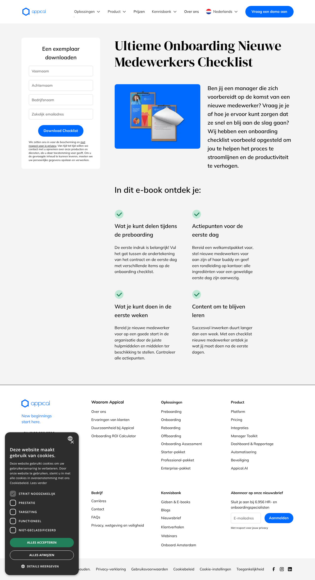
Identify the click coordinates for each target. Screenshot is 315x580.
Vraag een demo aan (269, 11)
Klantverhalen (172, 527)
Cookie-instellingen (215, 569)
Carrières (98, 501)
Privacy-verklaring (111, 569)
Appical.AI (239, 468)
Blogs (166, 510)
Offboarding (171, 436)
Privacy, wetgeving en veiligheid (117, 525)
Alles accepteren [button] (42, 542)
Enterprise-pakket (176, 468)
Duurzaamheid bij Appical (112, 427)
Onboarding (171, 419)
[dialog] (42, 503)
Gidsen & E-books (175, 501)
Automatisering (243, 452)
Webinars (169, 535)
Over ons (98, 411)
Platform (238, 411)
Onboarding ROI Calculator (113, 436)
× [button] (72, 442)
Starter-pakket (173, 452)
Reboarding (170, 427)
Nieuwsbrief (171, 518)
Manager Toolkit (244, 436)
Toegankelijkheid (250, 569)
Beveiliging (240, 460)
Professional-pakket (177, 460)
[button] (87, 12)
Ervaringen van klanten (110, 419)
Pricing (236, 419)
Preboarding (171, 411)
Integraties (240, 427)
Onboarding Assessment (181, 443)
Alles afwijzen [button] (41, 555)
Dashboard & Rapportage (252, 443)
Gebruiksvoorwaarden (149, 569)
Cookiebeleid (183, 569)
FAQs (95, 517)
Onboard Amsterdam (178, 545)
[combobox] (71, 438)
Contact (97, 509)
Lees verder (38, 483)
